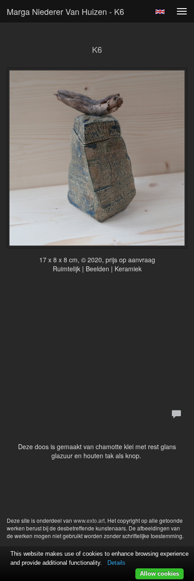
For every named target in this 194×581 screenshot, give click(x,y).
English (160, 11)
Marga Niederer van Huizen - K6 (65, 11)
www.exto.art (89, 520)
